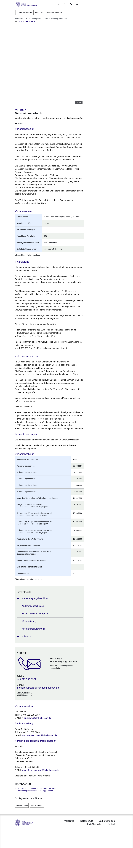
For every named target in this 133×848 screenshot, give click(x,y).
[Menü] (59, 4)
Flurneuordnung (37, 805)
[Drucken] (45, 123)
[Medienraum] (71, 4)
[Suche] (65, 4)
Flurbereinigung (22, 805)
